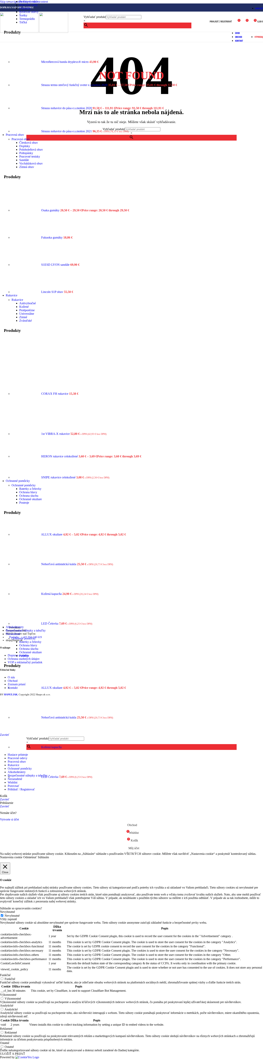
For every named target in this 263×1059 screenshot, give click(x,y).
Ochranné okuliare (30, 499)
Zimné (23, 317)
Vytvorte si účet (9, 819)
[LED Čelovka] (26, 623)
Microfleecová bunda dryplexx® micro (65, 61)
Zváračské (25, 320)
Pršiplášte (25, 8)
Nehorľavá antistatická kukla (59, 564)
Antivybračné (27, 303)
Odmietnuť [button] (30, 857)
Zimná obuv (26, 167)
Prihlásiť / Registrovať (21, 789)
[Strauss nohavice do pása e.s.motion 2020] (26, 108)
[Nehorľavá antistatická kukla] (26, 564)
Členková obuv (28, 142)
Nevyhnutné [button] (7, 911)
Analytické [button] (6, 1005)
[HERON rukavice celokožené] (26, 456)
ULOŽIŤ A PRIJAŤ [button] (12, 1053)
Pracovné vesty (28, 5)
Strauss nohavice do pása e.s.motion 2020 (67, 108)
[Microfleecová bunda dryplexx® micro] (26, 61)
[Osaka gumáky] (26, 210)
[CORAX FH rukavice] (26, 393)
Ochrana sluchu (28, 495)
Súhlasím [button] (43, 857)
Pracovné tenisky (29, 156)
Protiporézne (27, 310)
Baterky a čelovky (30, 488)
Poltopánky (26, 153)
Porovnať (13, 786)
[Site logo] (19, 31)
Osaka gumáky (50, 210)
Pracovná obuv (21, 139)
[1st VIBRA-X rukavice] (26, 433)
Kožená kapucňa (51, 593)
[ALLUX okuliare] (26, 534)
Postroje (24, 502)
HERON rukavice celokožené (60, 456)
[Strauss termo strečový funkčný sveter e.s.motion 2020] (26, 85)
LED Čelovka (50, 623)
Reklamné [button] (6, 1028)
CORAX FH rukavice (55, 393)
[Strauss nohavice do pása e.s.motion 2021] (26, 131)
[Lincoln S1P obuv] (26, 291)
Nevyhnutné (12, 915)
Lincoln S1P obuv (52, 291)
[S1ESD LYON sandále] (26, 264)
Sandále (24, 160)
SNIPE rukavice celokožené (58, 477)
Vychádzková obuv (31, 163)
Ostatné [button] (4, 1043)
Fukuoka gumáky (52, 237)
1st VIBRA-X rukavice (55, 433)
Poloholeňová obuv (31, 149)
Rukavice (17, 299)
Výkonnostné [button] (8, 994)
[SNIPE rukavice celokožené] (26, 477)
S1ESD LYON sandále (55, 264)
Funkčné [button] (5, 975)
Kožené (24, 306)
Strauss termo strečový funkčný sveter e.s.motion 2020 (74, 85)
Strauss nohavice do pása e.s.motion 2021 (67, 131)
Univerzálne (26, 313)
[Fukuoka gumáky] (26, 237)
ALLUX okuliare (52, 534)
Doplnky (24, 146)
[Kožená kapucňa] (26, 593)
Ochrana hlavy (28, 492)
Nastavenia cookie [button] (11, 857)
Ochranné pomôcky (24, 485)
